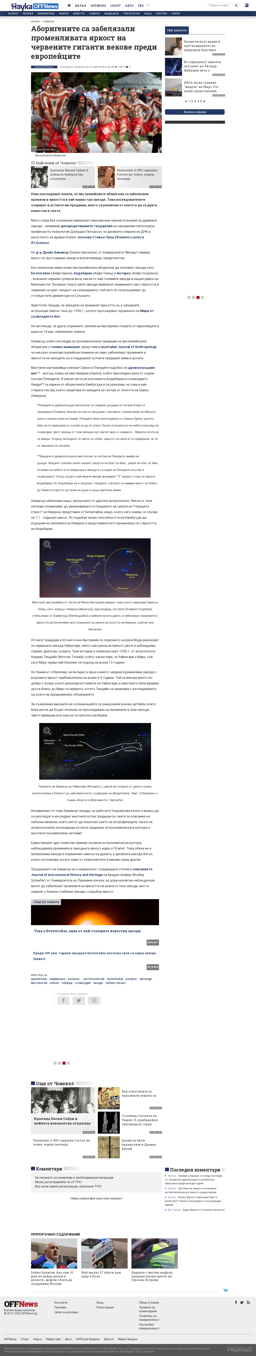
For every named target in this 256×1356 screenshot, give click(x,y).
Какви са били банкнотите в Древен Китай (139, 1144)
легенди (146, 979)
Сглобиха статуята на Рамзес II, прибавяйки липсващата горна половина (140, 1122)
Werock (109, 1339)
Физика (28, 13)
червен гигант (115, 983)
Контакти (60, 1302)
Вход (100, 1302)
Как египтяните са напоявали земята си (139, 1093)
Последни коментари (195, 1170)
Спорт (115, 6)
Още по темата (46, 902)
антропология (94, 979)
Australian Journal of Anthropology (129, 347)
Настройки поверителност (149, 1326)
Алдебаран (83, 273)
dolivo (172, 1175)
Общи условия (149, 1302)
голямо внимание (65, 347)
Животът (79, 13)
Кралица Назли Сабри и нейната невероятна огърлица (69, 174)
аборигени (39, 979)
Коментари (49, 1169)
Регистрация (105, 1307)
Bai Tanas (174, 1209)
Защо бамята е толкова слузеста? (204, 1209)
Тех (141, 6)
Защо (148, 13)
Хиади (98, 983)
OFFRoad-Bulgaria (88, 1339)
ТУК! (98, 1186)
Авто (129, 6)
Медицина (111, 13)
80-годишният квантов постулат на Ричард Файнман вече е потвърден (202, 68)
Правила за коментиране (148, 1309)
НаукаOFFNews (44, 67)
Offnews (98, 6)
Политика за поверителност (149, 1318)
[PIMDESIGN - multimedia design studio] (238, 1351)
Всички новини (195, 112)
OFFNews (10, 1339)
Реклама (60, 1307)
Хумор (175, 13)
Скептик (161, 13)
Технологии (131, 13)
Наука (80, 6)
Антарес (124, 273)
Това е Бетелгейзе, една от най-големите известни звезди (87, 931)
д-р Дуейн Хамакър (52, 252)
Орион (54, 983)
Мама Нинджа (127, 1339)
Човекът (94, 13)
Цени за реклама (66, 1312)
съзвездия (83, 983)
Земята (64, 13)
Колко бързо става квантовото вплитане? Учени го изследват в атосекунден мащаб (193, 1201)
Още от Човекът (55, 1083)
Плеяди (67, 983)
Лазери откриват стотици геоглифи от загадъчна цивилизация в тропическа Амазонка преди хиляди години (193, 1179)
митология (39, 983)
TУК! (78, 1182)
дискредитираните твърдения (87, 226)
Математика (46, 13)
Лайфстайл (53, 1339)
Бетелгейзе (40, 273)
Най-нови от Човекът (56, 162)
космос (131, 979)
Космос (13, 13)
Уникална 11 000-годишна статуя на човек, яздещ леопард (137, 174)
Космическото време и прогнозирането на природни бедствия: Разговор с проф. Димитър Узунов (202, 49)
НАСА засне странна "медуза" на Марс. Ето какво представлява (201, 86)
